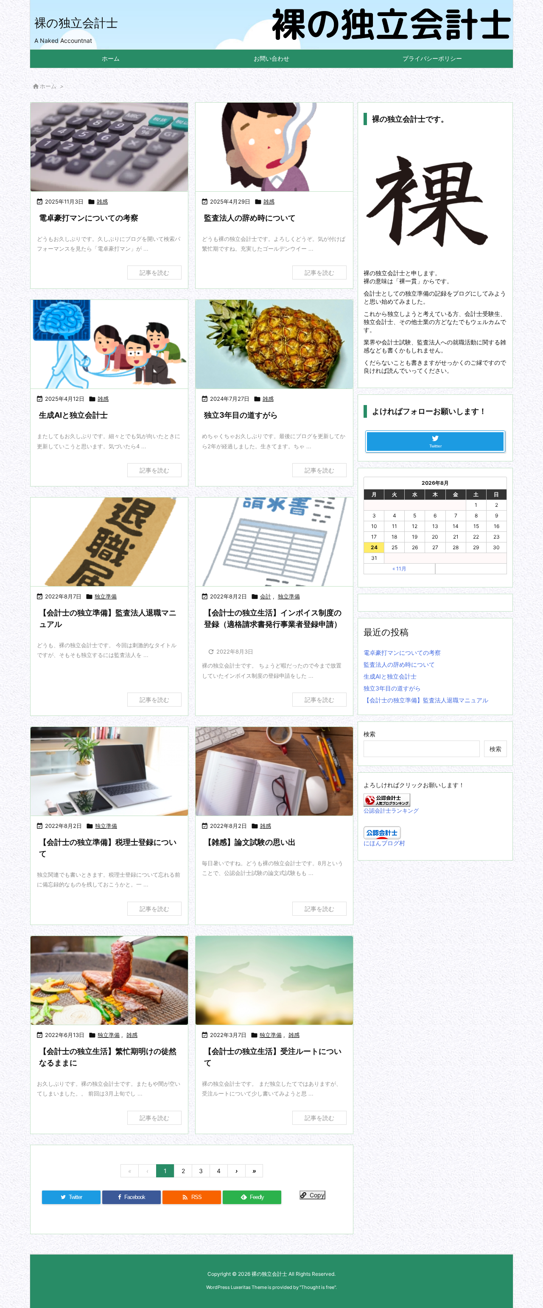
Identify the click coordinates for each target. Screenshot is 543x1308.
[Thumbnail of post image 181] (274, 980)
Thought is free (317, 1287)
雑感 (102, 201)
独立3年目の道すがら (241, 415)
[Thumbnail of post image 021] (109, 147)
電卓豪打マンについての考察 (88, 217)
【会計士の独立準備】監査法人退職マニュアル (426, 700)
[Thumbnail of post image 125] (109, 541)
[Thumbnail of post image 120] (109, 980)
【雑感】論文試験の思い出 (250, 842)
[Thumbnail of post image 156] (109, 344)
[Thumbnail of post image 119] (274, 344)
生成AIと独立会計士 (73, 415)
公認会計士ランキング (391, 811)
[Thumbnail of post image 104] (274, 771)
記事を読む (154, 272)
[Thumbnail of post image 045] (274, 541)
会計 (265, 596)
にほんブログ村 (384, 843)
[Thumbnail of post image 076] (274, 147)
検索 (369, 734)
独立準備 (106, 596)
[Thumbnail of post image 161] (109, 771)
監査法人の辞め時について (250, 217)
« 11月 (399, 568)
